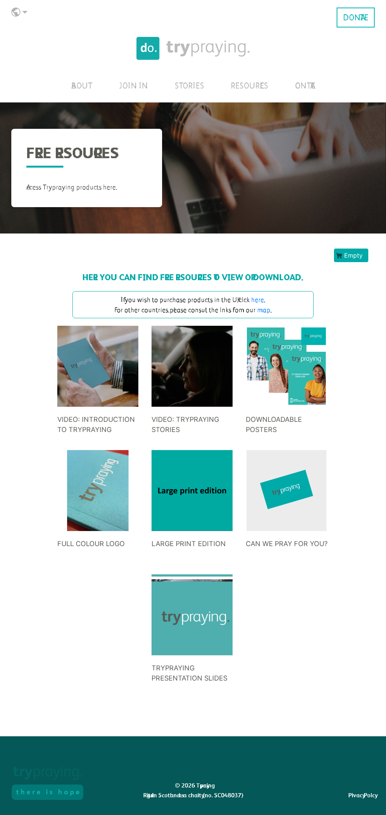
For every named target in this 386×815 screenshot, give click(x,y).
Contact (305, 85)
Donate (355, 17)
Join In (133, 85)
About (81, 85)
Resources (249, 85)
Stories (189, 85)
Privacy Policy (361, 795)
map (263, 310)
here (257, 300)
